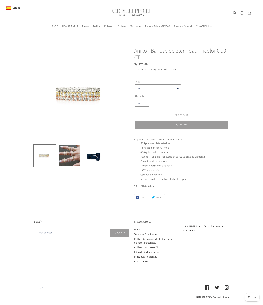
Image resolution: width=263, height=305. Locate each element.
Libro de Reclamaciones (146, 252)
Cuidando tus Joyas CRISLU (148, 247)
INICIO (137, 229)
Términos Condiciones (146, 234)
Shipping (151, 69)
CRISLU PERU (207, 297)
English (41, 287)
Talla (137, 81)
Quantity (139, 95)
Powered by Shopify (221, 297)
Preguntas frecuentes (145, 256)
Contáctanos (141, 261)
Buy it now (182, 124)
